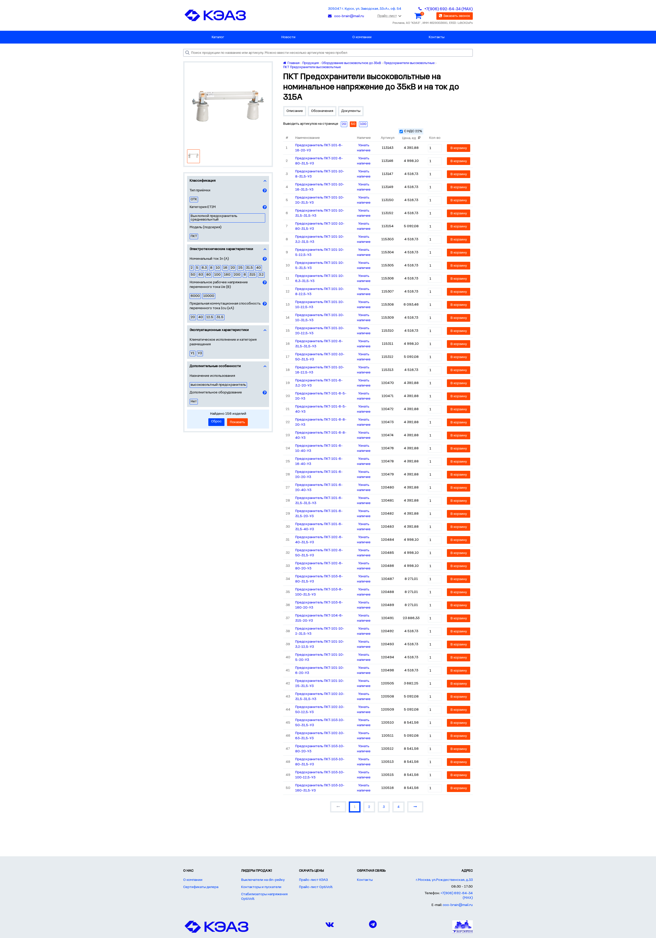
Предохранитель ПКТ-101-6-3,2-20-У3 (319, 383)
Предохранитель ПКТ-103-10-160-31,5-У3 (319, 788)
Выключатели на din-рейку (263, 880)
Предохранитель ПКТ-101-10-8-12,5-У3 (319, 291)
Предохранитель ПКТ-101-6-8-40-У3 (320, 435)
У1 (192, 353)
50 (193, 275)
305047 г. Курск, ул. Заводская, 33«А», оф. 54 (364, 9)
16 (225, 268)
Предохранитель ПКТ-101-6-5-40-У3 (320, 409)
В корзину (458, 148)
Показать (237, 422)
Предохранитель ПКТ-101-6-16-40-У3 (319, 461)
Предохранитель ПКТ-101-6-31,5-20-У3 (319, 513)
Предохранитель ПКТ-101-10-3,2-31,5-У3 (319, 239)
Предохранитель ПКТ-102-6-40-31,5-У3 (319, 539)
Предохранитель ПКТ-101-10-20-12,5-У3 (319, 330)
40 (258, 268)
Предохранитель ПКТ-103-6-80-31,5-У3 (319, 579)
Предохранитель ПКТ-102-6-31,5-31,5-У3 (319, 343)
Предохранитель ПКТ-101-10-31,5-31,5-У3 (319, 213)
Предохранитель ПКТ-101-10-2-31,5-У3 (319, 631)
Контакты (436, 37)
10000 (208, 296)
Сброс (216, 421)
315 (252, 275)
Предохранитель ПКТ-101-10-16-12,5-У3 (319, 370)
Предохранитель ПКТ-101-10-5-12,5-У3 (319, 252)
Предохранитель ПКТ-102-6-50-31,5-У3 (319, 552)
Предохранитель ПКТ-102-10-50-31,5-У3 (319, 356)
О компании (362, 37)
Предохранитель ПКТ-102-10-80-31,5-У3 (319, 226)
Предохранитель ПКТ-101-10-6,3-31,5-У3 (319, 278)
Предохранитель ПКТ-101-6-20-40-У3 (319, 487)
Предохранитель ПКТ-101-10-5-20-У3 (319, 657)
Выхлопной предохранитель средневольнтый (214, 218)
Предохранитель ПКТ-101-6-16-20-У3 (319, 147)
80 (208, 275)
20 (233, 268)
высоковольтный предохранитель (218, 385)
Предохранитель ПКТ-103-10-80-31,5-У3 (319, 761)
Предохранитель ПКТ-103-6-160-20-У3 (319, 605)
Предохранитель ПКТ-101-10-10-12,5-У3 (319, 304)
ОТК (194, 199)
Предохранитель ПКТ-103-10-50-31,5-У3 (319, 722)
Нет (194, 401)
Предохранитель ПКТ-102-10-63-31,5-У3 (319, 735)
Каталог (218, 37)
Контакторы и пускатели (261, 887)
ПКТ (194, 236)
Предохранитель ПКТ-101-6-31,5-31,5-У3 (319, 500)
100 (217, 275)
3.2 (261, 275)
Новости (288, 37)
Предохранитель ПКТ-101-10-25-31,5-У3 (319, 683)
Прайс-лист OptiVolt (316, 887)
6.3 (204, 268)
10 (218, 268)
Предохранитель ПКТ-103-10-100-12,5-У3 (319, 774)
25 (240, 268)
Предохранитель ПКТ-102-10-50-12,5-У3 (319, 709)
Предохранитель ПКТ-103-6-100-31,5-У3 (319, 592)
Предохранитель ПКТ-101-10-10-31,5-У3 (319, 317)
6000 (195, 296)
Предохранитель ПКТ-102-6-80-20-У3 (319, 565)
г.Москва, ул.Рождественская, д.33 (444, 880)
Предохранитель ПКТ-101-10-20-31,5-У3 (319, 200)
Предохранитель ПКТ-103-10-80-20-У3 (319, 748)
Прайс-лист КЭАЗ (313, 880)
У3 (200, 353)
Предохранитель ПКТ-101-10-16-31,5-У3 (319, 187)
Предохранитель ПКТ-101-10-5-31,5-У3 (319, 265)
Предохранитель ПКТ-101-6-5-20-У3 (320, 396)
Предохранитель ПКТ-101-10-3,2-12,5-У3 (319, 644)
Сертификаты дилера (200, 887)
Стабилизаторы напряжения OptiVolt (264, 896)
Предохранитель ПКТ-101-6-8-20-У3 (320, 422)
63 (201, 275)
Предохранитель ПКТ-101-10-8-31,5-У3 (319, 174)
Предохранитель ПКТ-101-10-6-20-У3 (319, 670)
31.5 (249, 268)
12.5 (209, 317)
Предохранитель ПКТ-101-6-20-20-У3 (319, 474)
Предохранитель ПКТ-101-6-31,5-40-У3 (319, 526)
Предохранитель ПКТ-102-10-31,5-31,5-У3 (319, 696)
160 (227, 275)
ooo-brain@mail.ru (458, 905)
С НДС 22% (413, 131)
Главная (293, 63)
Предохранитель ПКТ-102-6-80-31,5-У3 (319, 161)
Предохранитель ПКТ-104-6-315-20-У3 (319, 618)
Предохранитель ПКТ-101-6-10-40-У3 (319, 448)
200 (237, 275)
